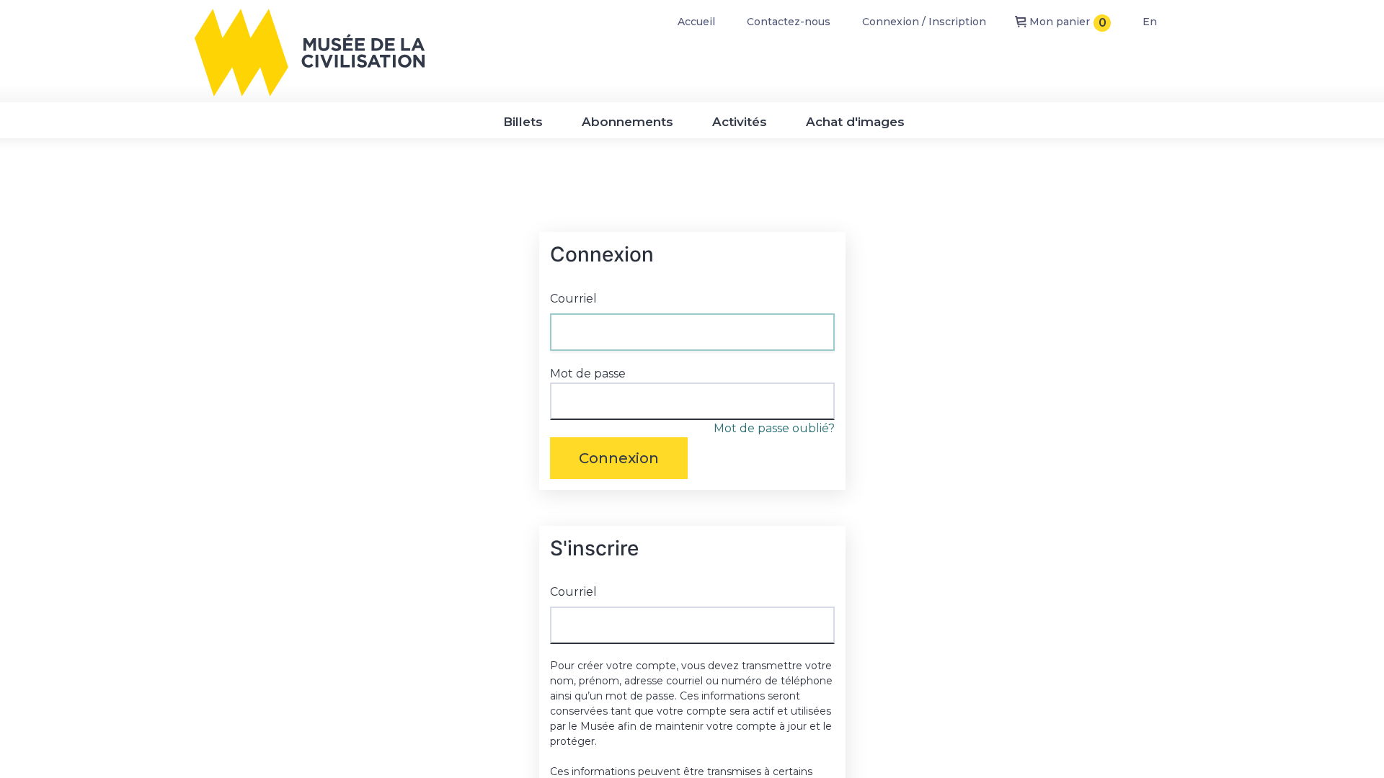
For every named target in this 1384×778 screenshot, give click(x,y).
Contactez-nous (788, 21)
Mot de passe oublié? (774, 428)
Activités (739, 122)
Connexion (619, 458)
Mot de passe (588, 373)
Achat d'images (855, 122)
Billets (523, 122)
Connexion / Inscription (924, 21)
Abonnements (627, 122)
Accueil (696, 21)
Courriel (573, 298)
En (1150, 21)
